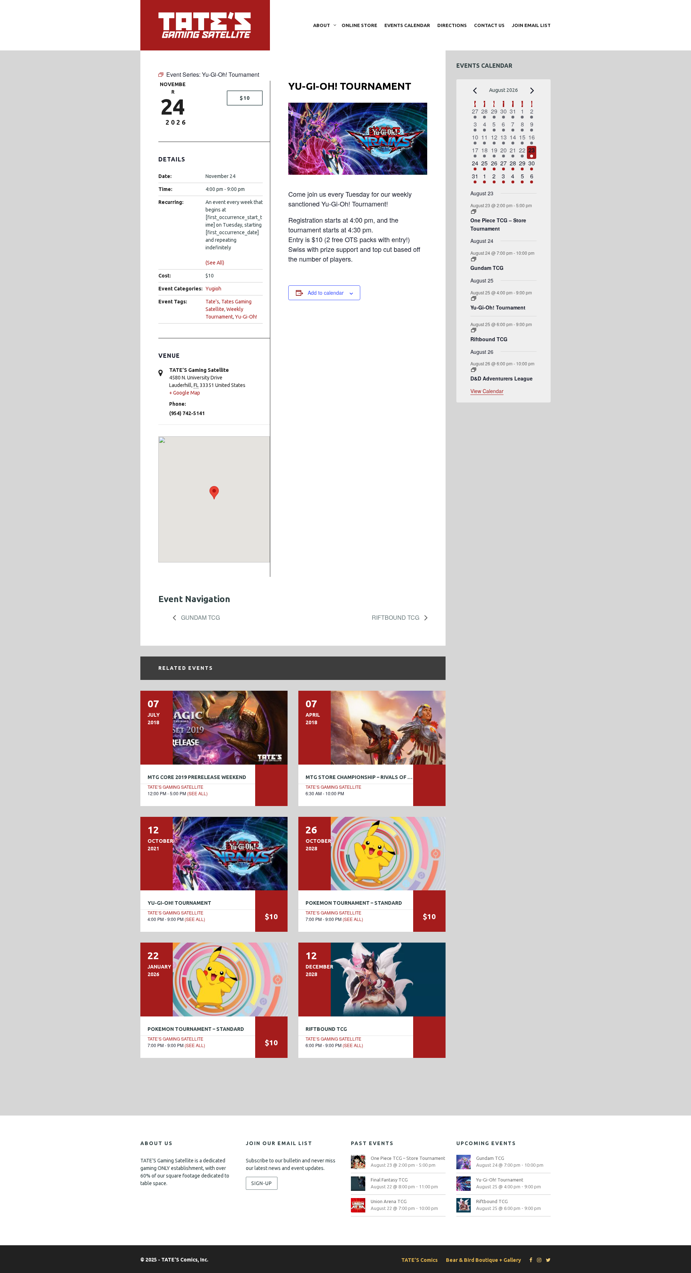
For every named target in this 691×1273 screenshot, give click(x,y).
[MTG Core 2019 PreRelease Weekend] (214, 727)
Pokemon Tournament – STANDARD (354, 903)
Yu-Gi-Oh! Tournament (179, 903)
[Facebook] (529, 1260)
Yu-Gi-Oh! (246, 317)
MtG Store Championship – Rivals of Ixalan (366, 777)
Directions (452, 25)
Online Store (359, 25)
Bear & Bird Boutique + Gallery (483, 1260)
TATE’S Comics (419, 1260)
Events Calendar (407, 25)
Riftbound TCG (396, 617)
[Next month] (532, 90)
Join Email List (531, 25)
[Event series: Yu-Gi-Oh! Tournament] (473, 298)
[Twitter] (546, 1260)
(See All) (215, 263)
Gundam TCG (200, 617)
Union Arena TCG (389, 1201)
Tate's (212, 301)
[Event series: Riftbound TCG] (473, 330)
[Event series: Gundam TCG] (473, 259)
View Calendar (486, 391)
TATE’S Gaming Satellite (175, 787)
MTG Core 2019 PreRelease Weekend (197, 777)
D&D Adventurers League (501, 378)
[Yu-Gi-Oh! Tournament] (214, 853)
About (321, 25)
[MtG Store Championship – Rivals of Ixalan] (372, 727)
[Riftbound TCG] (372, 979)
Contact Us (489, 25)
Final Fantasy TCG (389, 1179)
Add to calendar (326, 292)
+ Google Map (184, 393)
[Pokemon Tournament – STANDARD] (372, 853)
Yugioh (213, 288)
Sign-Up (261, 1183)
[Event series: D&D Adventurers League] (473, 370)
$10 (245, 98)
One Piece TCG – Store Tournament (498, 224)
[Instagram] (537, 1260)
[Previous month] (474, 90)
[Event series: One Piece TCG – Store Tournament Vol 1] (473, 212)
